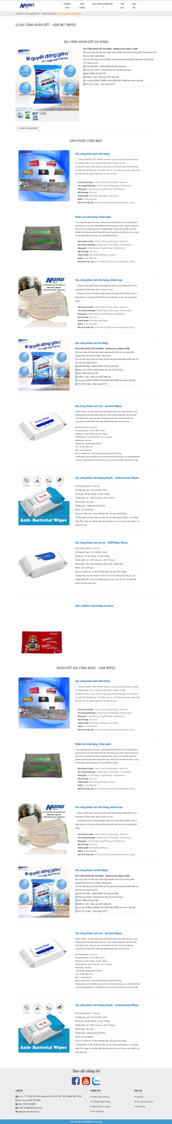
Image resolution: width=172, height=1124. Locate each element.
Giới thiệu (82, 6)
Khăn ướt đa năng (48, 14)
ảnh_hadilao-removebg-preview (94, 605)
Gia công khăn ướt (102, 4)
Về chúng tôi (98, 1111)
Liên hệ (134, 6)
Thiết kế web (75, 1122)
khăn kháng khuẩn (111, 421)
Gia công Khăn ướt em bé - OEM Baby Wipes (101, 542)
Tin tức (122, 6)
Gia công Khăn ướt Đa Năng (91, 343)
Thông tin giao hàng (101, 1102)
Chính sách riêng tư (101, 1097)
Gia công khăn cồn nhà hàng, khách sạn (99, 280)
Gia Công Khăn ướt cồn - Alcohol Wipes (98, 406)
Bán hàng (141, 1106)
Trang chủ (67, 6)
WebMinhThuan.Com (93, 1122)
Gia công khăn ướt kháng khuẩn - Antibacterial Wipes (107, 477)
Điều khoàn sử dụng (101, 1106)
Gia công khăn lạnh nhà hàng (92, 153)
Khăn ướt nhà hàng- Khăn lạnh (93, 217)
